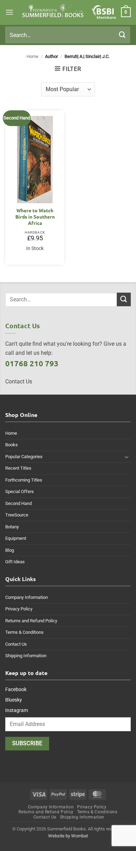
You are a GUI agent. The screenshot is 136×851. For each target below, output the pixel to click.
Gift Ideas (15, 561)
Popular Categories (24, 456)
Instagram (16, 710)
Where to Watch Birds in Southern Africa (35, 216)
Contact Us (16, 644)
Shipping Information (25, 655)
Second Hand (18, 503)
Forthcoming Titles (23, 480)
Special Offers (19, 491)
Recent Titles (18, 468)
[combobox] (67, 35)
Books (11, 444)
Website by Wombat (68, 835)
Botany (12, 526)
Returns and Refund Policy (31, 620)
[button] (9, 12)
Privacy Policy (18, 608)
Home (32, 56)
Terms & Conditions (24, 632)
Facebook (16, 689)
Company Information (26, 597)
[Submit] (122, 35)
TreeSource (16, 515)
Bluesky (13, 700)
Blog (9, 550)
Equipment (15, 538)
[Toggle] (126, 457)
